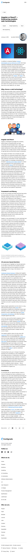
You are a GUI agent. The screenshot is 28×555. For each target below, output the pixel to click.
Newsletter (3, 529)
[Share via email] (23, 428)
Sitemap (15, 548)
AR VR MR (3, 499)
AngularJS (18, 412)
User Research (4, 485)
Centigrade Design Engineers (8, 273)
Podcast (3, 532)
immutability (4, 326)
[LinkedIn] (2, 452)
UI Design (3, 487)
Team (2, 511)
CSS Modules (11, 314)
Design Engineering (13, 25)
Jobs (2, 520)
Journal (3, 517)
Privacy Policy (6, 551)
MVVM (18, 321)
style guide (4, 341)
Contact (3, 523)
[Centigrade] (5, 2)
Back (5, 12)
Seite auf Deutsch (6, 548)
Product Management (6, 490)
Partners (3, 526)
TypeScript (3, 335)
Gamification (4, 493)
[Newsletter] (11, 452)
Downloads (4, 538)
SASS (17, 307)
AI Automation (4, 476)
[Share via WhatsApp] (19, 428)
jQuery (11, 164)
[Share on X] (16, 428)
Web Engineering (6, 29)
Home (2, 461)
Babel (10, 347)
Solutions (3, 467)
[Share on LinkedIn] (12, 428)
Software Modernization (7, 479)
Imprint (13, 551)
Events (2, 535)
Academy (3, 470)
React (22, 25)
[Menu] (25, 2)
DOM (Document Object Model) (13, 161)
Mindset (3, 514)
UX (2, 482)
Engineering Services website (15, 407)
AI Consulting (4, 473)
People (3, 508)
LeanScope (4, 496)
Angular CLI (22, 336)
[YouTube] (8, 452)
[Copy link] (9, 428)
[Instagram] (5, 452)
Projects (3, 464)
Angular (4, 25)
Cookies (21, 548)
